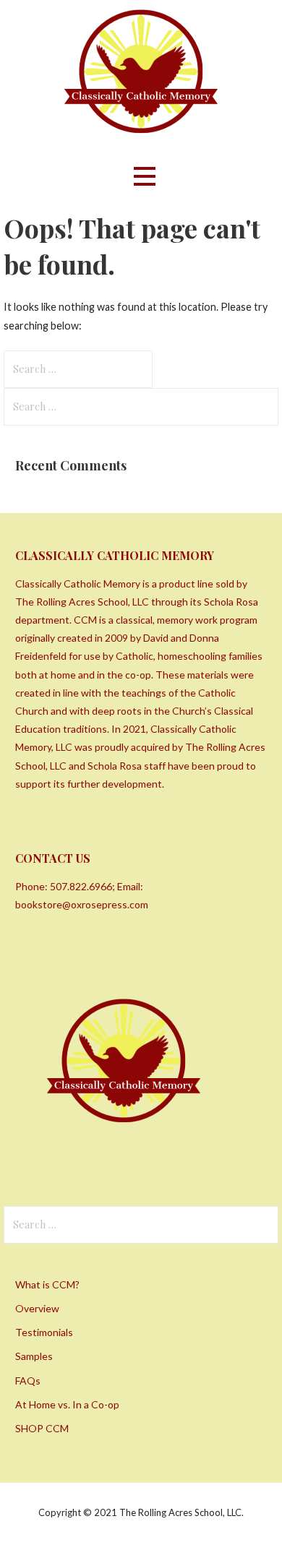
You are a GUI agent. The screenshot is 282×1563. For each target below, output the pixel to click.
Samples (34, 1356)
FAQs (27, 1380)
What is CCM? (47, 1284)
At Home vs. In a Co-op (67, 1404)
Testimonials (44, 1332)
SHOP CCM (42, 1428)
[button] (144, 176)
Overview (37, 1308)
